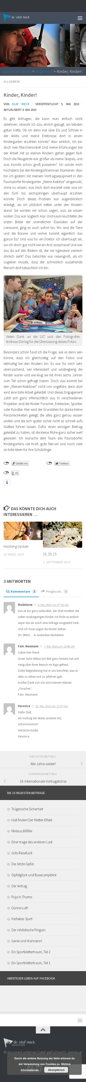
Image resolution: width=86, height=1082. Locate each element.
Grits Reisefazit (21, 853)
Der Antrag (19, 886)
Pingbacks (56, 591)
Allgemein (44, 71)
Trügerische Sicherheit (27, 809)
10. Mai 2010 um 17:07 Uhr (51, 706)
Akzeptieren (56, 1070)
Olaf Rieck (20, 104)
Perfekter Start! (21, 919)
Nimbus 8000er (21, 831)
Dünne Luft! (19, 908)
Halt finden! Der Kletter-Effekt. (32, 820)
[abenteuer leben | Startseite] (21, 18)
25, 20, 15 (49, 554)
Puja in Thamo (21, 897)
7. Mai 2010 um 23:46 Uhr (59, 646)
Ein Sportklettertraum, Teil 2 (30, 952)
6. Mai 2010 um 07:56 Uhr (53, 605)
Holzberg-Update (16, 546)
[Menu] (80, 18)
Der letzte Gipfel (22, 864)
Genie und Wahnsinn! (26, 941)
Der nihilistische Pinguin (28, 930)
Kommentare (23, 591)
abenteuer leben (16, 71)
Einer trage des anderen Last (31, 842)
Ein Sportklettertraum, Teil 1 (30, 963)
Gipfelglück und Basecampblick (34, 875)
